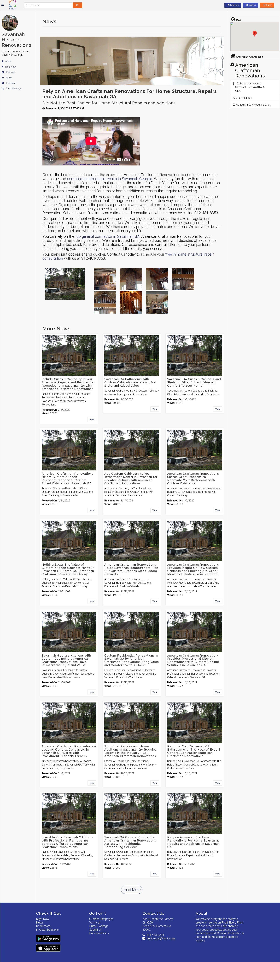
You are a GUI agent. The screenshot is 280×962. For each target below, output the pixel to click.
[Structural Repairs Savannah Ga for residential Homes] (105, 302)
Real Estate (43, 926)
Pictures (10, 72)
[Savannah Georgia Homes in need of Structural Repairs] (131, 279)
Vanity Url (95, 922)
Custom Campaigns (101, 919)
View (92, 419)
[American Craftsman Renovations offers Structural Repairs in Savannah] (157, 279)
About (8, 61)
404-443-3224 (155, 935)
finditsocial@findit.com (161, 938)
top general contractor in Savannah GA (107, 236)
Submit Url (95, 929)
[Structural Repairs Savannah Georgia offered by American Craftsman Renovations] (105, 279)
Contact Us (153, 913)
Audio (8, 77)
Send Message (13, 88)
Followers (11, 83)
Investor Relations (47, 929)
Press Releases (99, 933)
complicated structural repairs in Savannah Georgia (109, 179)
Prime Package (98, 926)
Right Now (10, 66)
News (40, 922)
